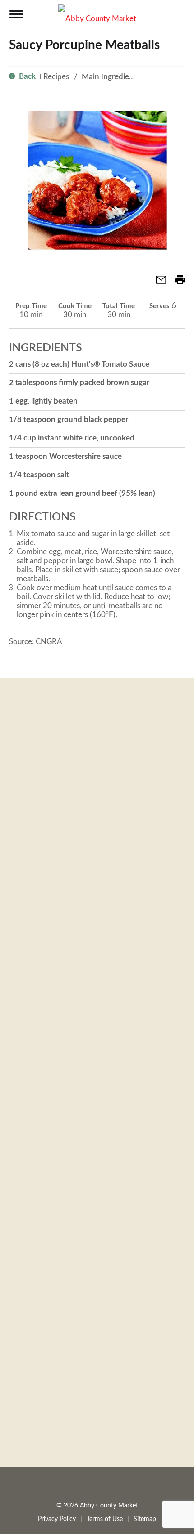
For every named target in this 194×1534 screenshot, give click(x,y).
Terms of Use (105, 1519)
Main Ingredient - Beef (120, 77)
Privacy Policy (57, 1519)
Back (26, 76)
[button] (157, 283)
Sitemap (145, 1519)
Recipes (56, 77)
